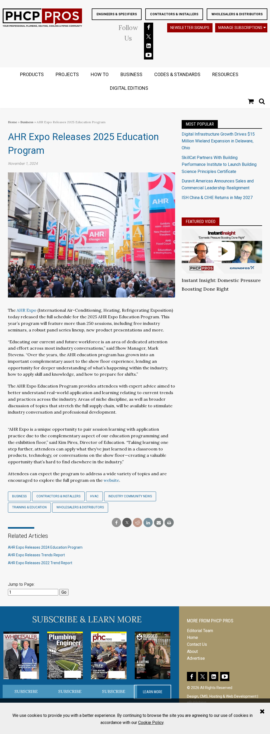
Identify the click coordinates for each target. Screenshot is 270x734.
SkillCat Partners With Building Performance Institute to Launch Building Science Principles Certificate (219, 164)
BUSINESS (131, 74)
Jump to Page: (21, 584)
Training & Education (29, 507)
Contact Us (197, 644)
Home (12, 122)
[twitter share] (127, 522)
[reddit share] (137, 522)
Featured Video (200, 221)
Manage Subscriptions (240, 28)
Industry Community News (130, 496)
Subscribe (26, 691)
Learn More (152, 692)
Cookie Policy (150, 722)
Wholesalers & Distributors (237, 14)
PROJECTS (67, 74)
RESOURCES (225, 74)
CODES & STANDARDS (177, 74)
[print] (169, 522)
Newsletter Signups (189, 28)
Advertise (196, 658)
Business (27, 122)
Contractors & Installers (174, 14)
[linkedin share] (148, 522)
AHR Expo (26, 310)
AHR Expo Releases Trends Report (36, 555)
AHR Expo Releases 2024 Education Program (45, 547)
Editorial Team (200, 630)
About (192, 651)
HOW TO (100, 74)
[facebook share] (116, 522)
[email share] (158, 522)
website (111, 480)
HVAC (94, 496)
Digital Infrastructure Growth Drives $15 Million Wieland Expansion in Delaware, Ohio (218, 141)
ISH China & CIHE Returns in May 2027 (217, 197)
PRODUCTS (32, 74)
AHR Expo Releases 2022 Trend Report (40, 563)
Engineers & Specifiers (117, 14)
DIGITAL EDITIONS (129, 88)
